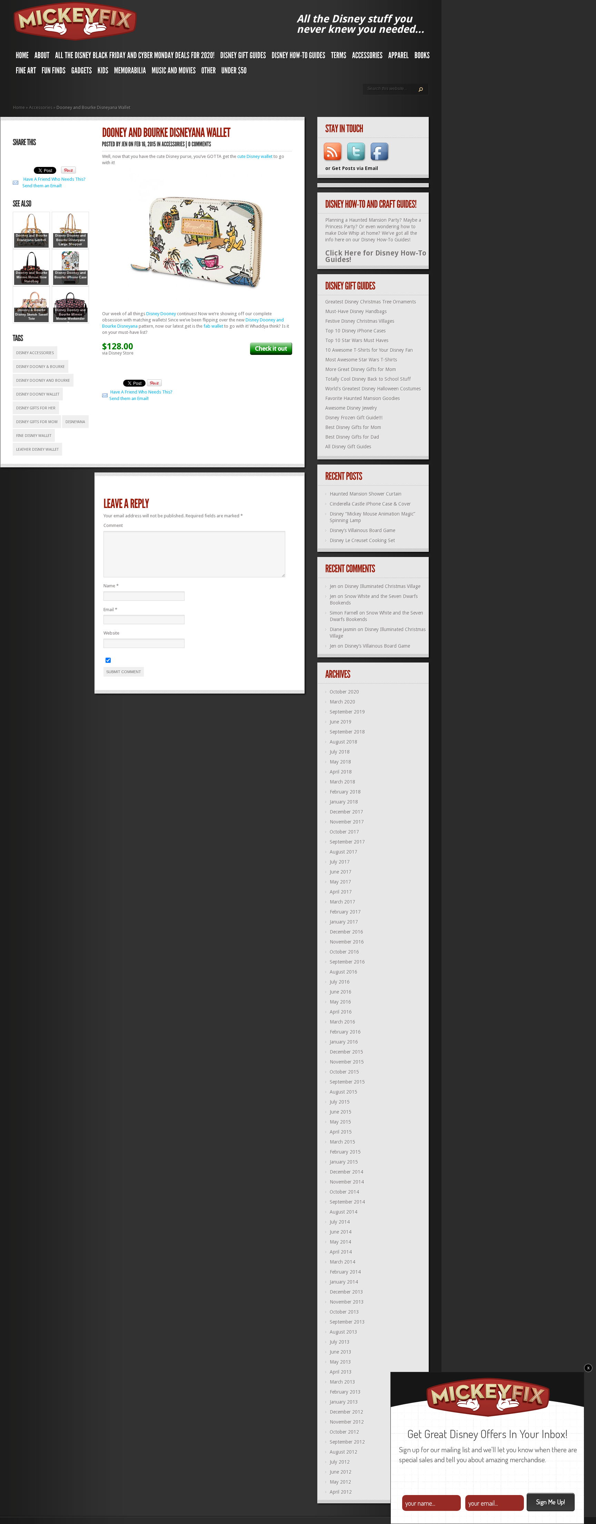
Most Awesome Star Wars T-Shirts (361, 359)
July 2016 (340, 982)
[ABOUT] (42, 56)
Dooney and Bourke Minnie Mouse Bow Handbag (31, 277)
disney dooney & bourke (40, 367)
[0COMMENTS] (199, 144)
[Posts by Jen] (125, 144)
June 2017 (340, 872)
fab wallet (213, 326)
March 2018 (342, 782)
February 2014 (345, 1272)
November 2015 (347, 1062)
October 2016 (344, 952)
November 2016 (347, 942)
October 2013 (344, 1312)
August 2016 (343, 972)
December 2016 (346, 932)
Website (111, 633)
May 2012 (340, 1482)
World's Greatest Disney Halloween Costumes (373, 388)
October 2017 (344, 832)
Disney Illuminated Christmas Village (382, 586)
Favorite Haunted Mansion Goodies (362, 398)
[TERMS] (338, 56)
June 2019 (340, 722)
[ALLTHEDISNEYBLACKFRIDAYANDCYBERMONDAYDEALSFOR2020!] (135, 56)
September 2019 (347, 712)
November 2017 (347, 822)
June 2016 (340, 992)
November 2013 (347, 1302)
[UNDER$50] (234, 72)
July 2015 (340, 1102)
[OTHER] (209, 72)
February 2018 (345, 792)
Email (110, 609)
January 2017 (344, 922)
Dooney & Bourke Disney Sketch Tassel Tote (31, 314)
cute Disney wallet (254, 156)
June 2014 (340, 1232)
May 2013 (340, 1362)
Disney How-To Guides (385, 239)
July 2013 (340, 1342)
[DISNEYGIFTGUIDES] (243, 56)
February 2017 (345, 912)
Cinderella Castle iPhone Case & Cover (370, 504)
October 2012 (344, 1432)
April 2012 (341, 1492)
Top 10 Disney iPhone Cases (355, 330)
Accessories (40, 107)
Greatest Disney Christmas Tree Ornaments (370, 302)
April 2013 (341, 1372)
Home (19, 107)
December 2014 (346, 1172)
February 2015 (345, 1152)
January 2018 (344, 802)
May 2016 (340, 1002)
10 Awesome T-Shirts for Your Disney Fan (369, 350)
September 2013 (347, 1322)
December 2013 (346, 1292)
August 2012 (343, 1452)
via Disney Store (117, 353)
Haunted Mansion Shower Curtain (365, 494)
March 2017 (342, 902)
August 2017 (343, 852)
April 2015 (341, 1132)
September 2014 (347, 1202)
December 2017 (346, 812)
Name (111, 585)
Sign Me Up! (550, 1501)
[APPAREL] (399, 56)
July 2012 (340, 1462)
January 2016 (344, 1042)
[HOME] (22, 56)
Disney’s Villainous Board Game (362, 530)
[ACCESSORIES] (367, 56)
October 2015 (344, 1072)
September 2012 (347, 1442)
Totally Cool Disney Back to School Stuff (368, 379)
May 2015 (340, 1122)
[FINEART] (26, 72)
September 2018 (347, 732)
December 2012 (346, 1412)
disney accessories (35, 353)
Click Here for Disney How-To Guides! (375, 256)
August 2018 (343, 742)
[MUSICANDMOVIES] (174, 72)
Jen (333, 586)
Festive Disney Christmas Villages (359, 321)
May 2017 (340, 882)
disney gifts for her (36, 408)
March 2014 (342, 1262)
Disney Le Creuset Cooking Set (362, 540)
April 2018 (341, 772)
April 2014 (341, 1252)
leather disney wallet (37, 449)
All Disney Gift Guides (348, 446)
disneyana (75, 422)
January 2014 (344, 1282)
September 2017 (347, 842)
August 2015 (343, 1092)
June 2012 (340, 1472)
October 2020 (344, 692)
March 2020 (342, 702)
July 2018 (340, 752)
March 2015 (342, 1142)
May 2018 (340, 762)
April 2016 (341, 1012)
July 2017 (340, 862)
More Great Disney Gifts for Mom (360, 369)
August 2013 (343, 1332)
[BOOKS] (422, 56)
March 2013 (342, 1382)
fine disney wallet (33, 436)
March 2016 (342, 1022)
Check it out (271, 348)
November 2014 (347, 1182)
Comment (113, 525)
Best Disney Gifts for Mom (353, 427)
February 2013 (345, 1392)
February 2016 (345, 1032)
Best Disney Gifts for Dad (352, 437)
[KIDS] (103, 72)
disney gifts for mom (37, 422)
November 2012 (347, 1422)
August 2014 (343, 1212)
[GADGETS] (82, 72)
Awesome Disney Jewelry (351, 408)
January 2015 (344, 1162)
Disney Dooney (161, 313)
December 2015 (346, 1052)
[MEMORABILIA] (130, 72)
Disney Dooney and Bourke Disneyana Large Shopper (70, 240)
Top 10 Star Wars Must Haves (356, 340)
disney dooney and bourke (43, 380)
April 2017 (341, 892)
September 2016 (347, 962)
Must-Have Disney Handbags (356, 311)
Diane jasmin (343, 629)
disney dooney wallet (37, 394)
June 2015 (340, 1112)
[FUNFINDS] (54, 72)
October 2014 (344, 1192)
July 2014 (340, 1222)
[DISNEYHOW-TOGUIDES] (298, 56)
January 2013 (344, 1402)
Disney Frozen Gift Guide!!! (354, 417)
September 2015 (347, 1082)
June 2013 (340, 1352)
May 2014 (340, 1242)
